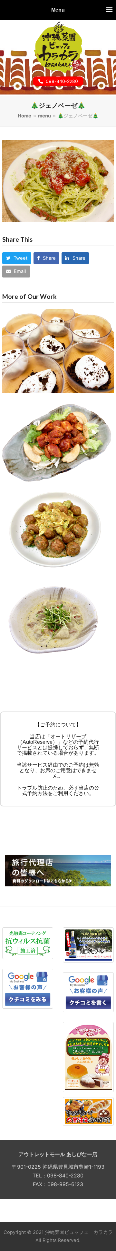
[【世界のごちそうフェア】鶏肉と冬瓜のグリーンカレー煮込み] (58, 621)
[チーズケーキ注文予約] (88, 1057)
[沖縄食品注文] (88, 1111)
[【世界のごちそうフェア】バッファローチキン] (58, 441)
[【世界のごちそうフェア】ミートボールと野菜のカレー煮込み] (58, 531)
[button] (16, 258)
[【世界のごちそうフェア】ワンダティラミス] (58, 350)
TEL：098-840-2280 (58, 1175)
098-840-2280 (62, 81)
